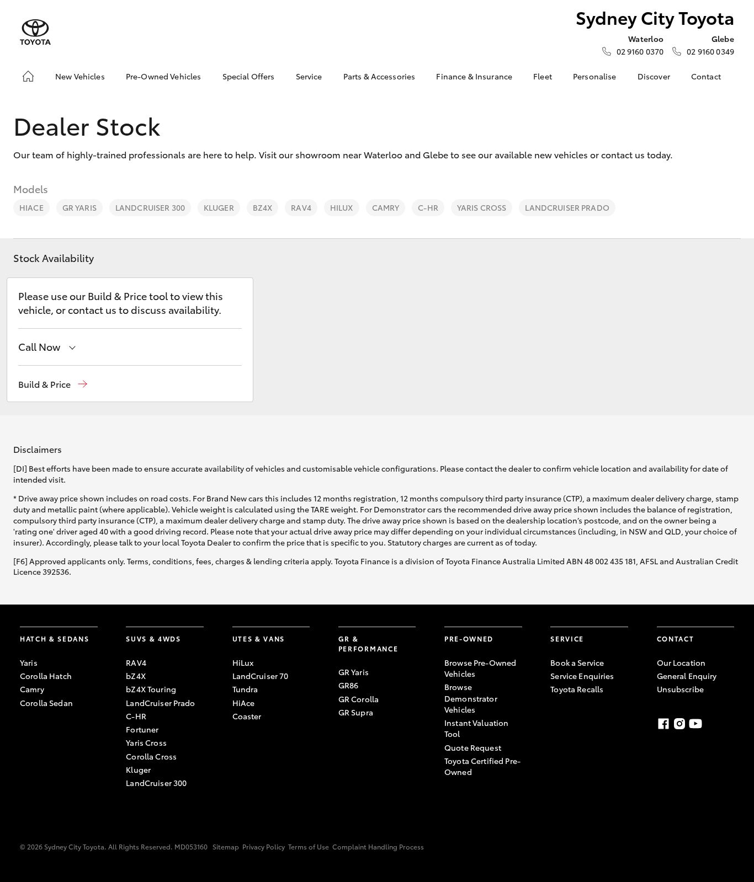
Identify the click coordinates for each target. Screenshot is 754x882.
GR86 (348, 685)
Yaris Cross (482, 207)
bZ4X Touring (151, 688)
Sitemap (226, 846)
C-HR (428, 207)
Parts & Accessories (379, 76)
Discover (654, 76)
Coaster (247, 715)
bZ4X (263, 207)
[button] (52, 384)
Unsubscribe (680, 688)
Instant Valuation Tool (476, 728)
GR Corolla (358, 698)
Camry (386, 207)
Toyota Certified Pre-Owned (482, 766)
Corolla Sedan (46, 702)
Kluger (219, 207)
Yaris (29, 662)
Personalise (595, 76)
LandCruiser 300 (150, 207)
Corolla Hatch (46, 675)
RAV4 (301, 207)
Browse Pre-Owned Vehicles (480, 668)
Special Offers (248, 76)
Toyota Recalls (576, 688)
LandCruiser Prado (567, 207)
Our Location (681, 662)
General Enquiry (687, 675)
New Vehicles (80, 76)
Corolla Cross (151, 756)
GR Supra (355, 712)
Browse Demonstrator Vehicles (470, 698)
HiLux (341, 207)
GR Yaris (79, 207)
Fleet (542, 76)
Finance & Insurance (474, 76)
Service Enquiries (582, 675)
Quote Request (472, 747)
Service (309, 76)
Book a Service (577, 662)
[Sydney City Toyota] (35, 32)
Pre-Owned (468, 638)
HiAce (31, 207)
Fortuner (142, 729)
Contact (706, 76)
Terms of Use (308, 846)
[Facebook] (663, 723)
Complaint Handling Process (378, 846)
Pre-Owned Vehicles (163, 76)
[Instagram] (679, 723)
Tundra (245, 688)
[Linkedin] (711, 723)
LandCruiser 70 (260, 675)
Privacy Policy (263, 846)
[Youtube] (695, 723)
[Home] (28, 76)
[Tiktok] (727, 723)
